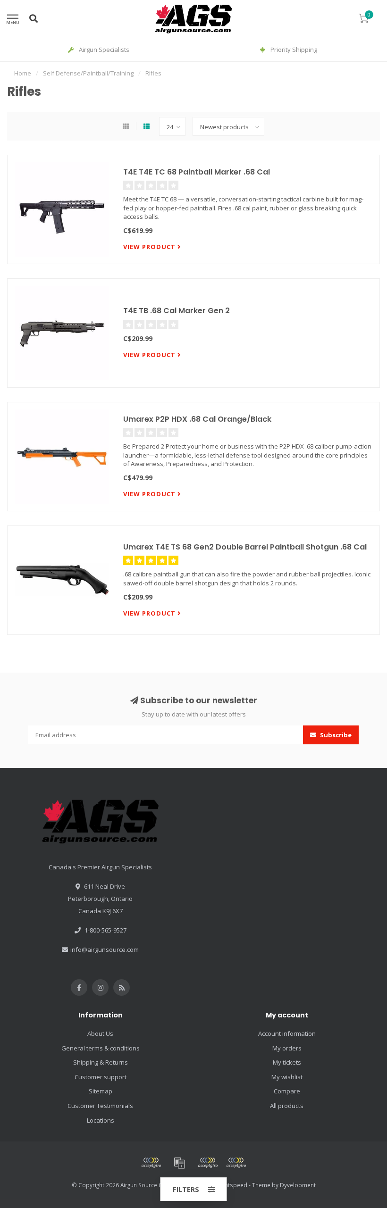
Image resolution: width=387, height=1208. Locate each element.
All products (286, 1105)
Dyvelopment (298, 1185)
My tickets (287, 1062)
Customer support (100, 1077)
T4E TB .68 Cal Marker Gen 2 (176, 310)
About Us (100, 1033)
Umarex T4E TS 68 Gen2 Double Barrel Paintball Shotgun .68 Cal (245, 547)
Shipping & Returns (100, 1062)
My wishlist (287, 1077)
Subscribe (335, 735)
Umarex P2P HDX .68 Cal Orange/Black (197, 419)
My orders (287, 1048)
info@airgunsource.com (104, 949)
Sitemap (100, 1091)
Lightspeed (232, 1185)
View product (150, 246)
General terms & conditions (100, 1048)
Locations (100, 1120)
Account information (287, 1033)
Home (22, 73)
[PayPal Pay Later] (236, 1163)
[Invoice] (179, 1163)
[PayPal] (207, 1163)
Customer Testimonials (100, 1105)
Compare (287, 1091)
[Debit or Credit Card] (151, 1163)
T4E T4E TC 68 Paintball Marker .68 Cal (196, 172)
